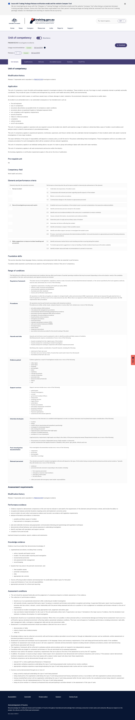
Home (12, 28)
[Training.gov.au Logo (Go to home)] (39, 21)
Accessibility (12, 697)
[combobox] (108, 21)
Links (51, 28)
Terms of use (73, 697)
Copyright (27, 697)
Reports (60, 28)
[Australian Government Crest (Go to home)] (16, 21)
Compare (30, 28)
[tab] (14, 61)
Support (70, 28)
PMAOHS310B (38, 79)
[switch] (39, 38)
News (21, 28)
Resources (41, 28)
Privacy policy (43, 697)
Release (11, 53)
